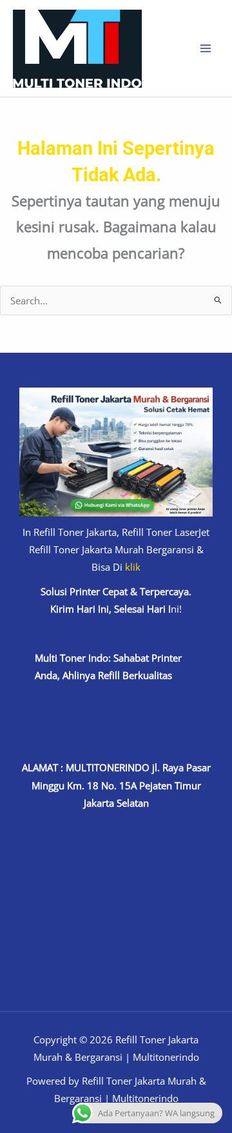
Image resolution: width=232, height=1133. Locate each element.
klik (132, 566)
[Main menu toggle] (205, 48)
